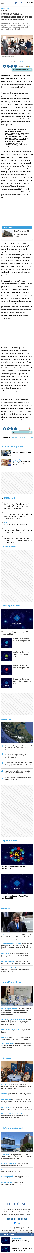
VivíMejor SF (4, 1215)
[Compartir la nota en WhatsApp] (12, 66)
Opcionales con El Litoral (18, 1233)
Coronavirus (22, 438)
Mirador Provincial (24, 1212)
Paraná (14, 438)
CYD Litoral (7, 1212)
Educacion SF (29, 1215)
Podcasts (15, 1212)
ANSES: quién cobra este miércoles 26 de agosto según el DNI (18, 530)
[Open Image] (4, 37)
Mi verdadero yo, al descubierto (15, 523)
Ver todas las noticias (9, 546)
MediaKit (30, 1233)
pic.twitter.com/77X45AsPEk (13, 143)
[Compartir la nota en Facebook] (4, 66)
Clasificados (27, 1209)
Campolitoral (7, 1209)
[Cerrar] (30, 69)
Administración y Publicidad (15, 1230)
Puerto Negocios (14, 1215)
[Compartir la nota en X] (8, 66)
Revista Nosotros (17, 1209)
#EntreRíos (10, 135)
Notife (22, 1215)
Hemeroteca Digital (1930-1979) (12, 1228)
